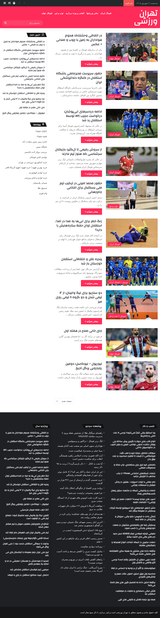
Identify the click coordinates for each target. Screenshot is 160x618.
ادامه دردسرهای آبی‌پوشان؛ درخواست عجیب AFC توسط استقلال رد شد (90, 3)
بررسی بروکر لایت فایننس (36, 152)
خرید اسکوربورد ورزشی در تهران (32, 162)
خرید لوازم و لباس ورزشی (35, 177)
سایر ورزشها (92, 13)
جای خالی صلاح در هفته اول (83, 331)
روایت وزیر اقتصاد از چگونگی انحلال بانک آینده (81, 488)
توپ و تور (59, 13)
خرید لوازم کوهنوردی (38, 172)
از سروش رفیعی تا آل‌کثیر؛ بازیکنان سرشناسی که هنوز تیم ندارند (78, 151)
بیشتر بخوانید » (91, 63)
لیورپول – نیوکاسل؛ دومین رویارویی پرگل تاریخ (83, 366)
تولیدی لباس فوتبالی (38, 157)
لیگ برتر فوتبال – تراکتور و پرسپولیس (85, 441)
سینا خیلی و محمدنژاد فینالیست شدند (85, 450)
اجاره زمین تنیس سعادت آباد (34, 141)
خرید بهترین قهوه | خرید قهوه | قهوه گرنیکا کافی (26, 167)
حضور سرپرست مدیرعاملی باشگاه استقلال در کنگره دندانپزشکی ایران (79, 77)
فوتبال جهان (47, 13)
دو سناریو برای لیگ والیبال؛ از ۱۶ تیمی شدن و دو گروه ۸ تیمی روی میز (79, 297)
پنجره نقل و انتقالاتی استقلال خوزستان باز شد (81, 261)
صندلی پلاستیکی (40, 183)
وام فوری (43, 193)
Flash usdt (42, 136)
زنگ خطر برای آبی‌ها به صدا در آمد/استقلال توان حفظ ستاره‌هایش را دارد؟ (78, 225)
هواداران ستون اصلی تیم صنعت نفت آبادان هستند (80, 446)
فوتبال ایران (105, 13)
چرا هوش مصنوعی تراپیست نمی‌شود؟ (84, 493)
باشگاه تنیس (41, 147)
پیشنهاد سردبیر (93, 426)
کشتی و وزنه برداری (75, 13)
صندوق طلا (42, 188)
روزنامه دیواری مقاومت (91, 546)
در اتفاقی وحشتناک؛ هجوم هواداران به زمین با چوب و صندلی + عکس (79, 39)
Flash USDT (41, 131)
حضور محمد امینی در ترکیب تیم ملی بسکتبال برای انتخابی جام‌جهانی (81, 187)
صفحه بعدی (67, 401)
